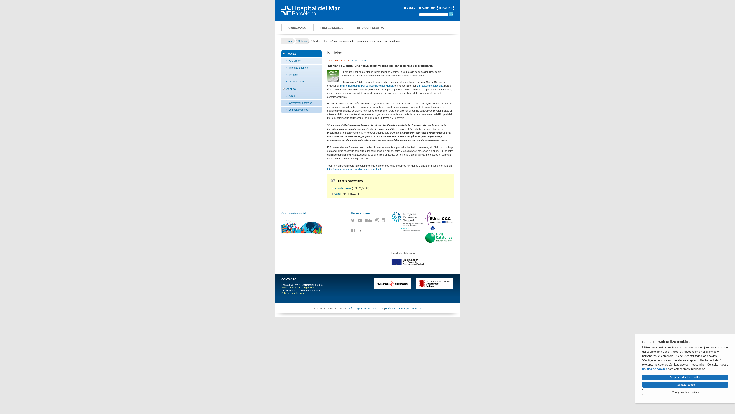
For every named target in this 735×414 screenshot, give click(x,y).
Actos (292, 96)
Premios (293, 74)
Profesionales (331, 27)
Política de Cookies (395, 308)
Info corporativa (370, 27)
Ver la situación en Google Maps (298, 287)
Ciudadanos (297, 27)
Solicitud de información (293, 293)
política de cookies (654, 368)
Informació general (299, 68)
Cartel (337, 193)
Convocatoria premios (300, 103)
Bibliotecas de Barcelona (430, 86)
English (447, 8)
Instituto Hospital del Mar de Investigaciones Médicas (367, 86)
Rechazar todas (685, 384)
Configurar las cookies (685, 392)
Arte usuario (295, 60)
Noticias (291, 53)
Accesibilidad (414, 308)
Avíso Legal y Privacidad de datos (366, 308)
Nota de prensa (342, 188)
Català (411, 8)
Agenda (291, 88)
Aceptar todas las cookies (685, 377)
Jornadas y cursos (298, 109)
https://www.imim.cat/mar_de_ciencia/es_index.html (354, 169)
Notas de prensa (297, 81)
